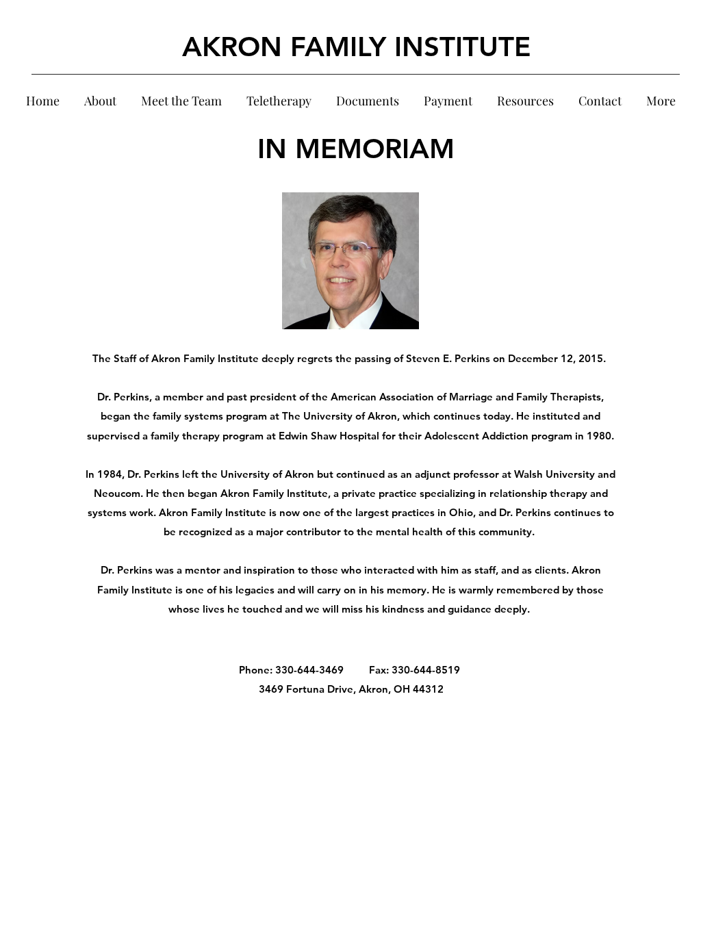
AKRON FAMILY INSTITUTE (356, 46)
